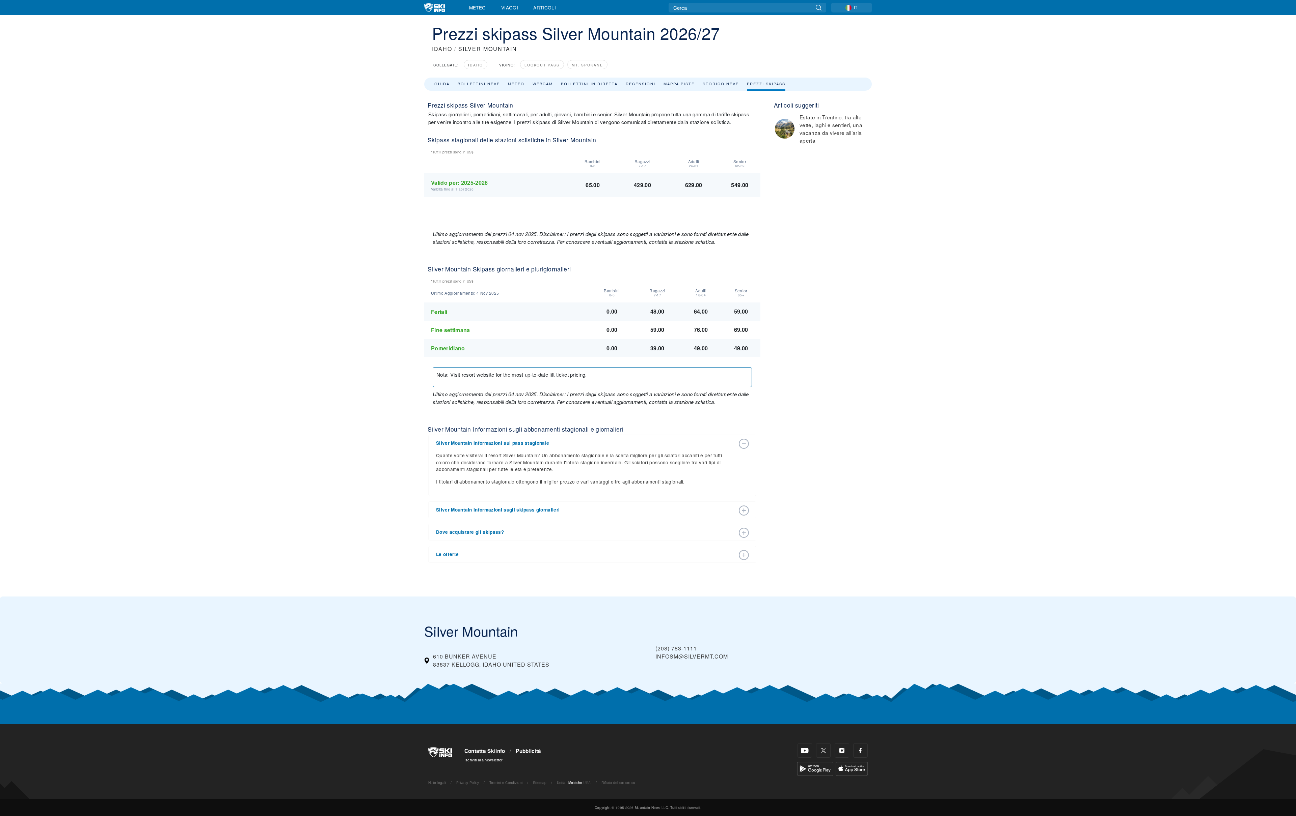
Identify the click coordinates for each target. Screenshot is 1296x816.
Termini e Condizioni (505, 782)
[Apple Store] (852, 767)
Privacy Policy (467, 782)
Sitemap (539, 782)
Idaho (475, 64)
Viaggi (509, 7)
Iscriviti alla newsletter (483, 759)
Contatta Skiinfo (484, 751)
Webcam (543, 83)
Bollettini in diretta (589, 83)
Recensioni (640, 83)
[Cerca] (818, 7)
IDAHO (442, 49)
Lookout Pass (542, 64)
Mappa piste (679, 83)
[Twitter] (823, 750)
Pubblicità (528, 751)
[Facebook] (860, 750)
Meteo (477, 7)
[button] (585, 443)
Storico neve (721, 83)
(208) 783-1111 (676, 648)
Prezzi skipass (766, 83)
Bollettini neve (479, 83)
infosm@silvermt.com (691, 656)
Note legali (437, 782)
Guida (442, 83)
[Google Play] (815, 767)
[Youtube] (805, 750)
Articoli (544, 7)
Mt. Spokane (587, 64)
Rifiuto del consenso (618, 782)
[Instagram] (842, 750)
